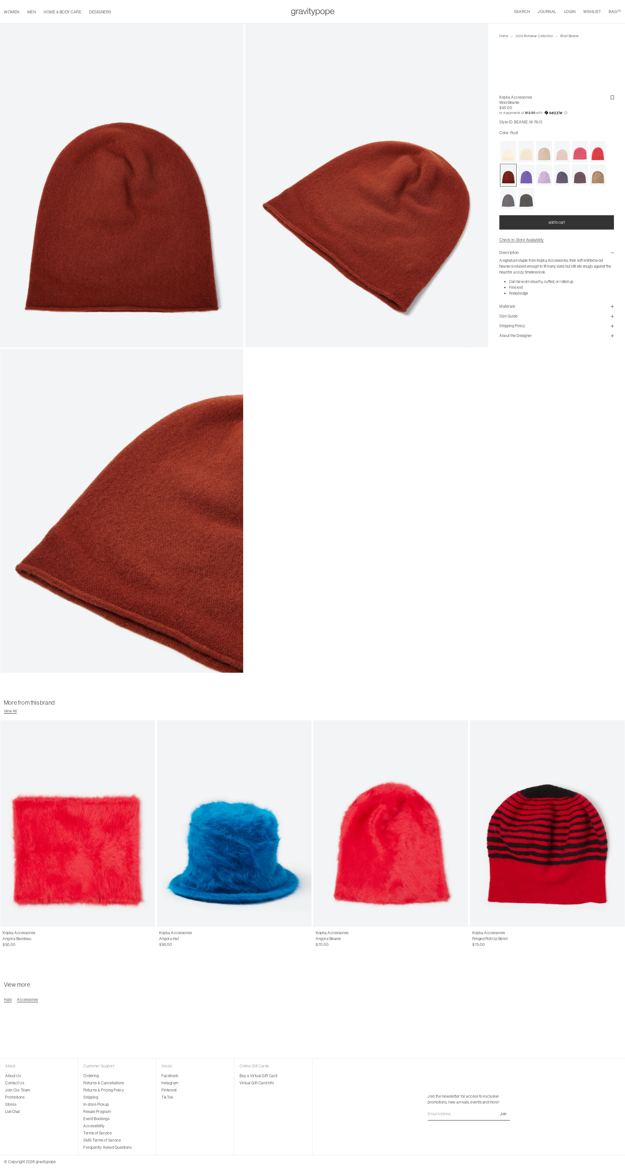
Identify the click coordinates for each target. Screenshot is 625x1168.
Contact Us (14, 1082)
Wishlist (592, 11)
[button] (556, 113)
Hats (8, 999)
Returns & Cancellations (103, 1082)
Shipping (90, 1097)
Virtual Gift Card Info (257, 1082)
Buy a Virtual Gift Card (258, 1075)
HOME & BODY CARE (62, 11)
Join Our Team (17, 1090)
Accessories (27, 999)
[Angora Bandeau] (77, 823)
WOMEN (12, 11)
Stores (10, 1104)
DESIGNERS (100, 11)
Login (570, 11)
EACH (8, 938)
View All (10, 711)
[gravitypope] (312, 11)
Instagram (169, 1082)
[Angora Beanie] (390, 823)
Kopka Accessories (515, 97)
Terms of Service (97, 1133)
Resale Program (97, 1111)
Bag (615, 11)
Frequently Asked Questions (107, 1147)
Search (522, 11)
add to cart (557, 222)
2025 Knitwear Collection (534, 36)
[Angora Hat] (234, 823)
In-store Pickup (96, 1104)
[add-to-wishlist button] (612, 97)
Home (503, 36)
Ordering (91, 1075)
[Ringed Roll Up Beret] (547, 823)
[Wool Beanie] (508, 151)
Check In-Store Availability (521, 239)
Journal (547, 11)
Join (503, 1113)
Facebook (169, 1075)
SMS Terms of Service (102, 1140)
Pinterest (169, 1090)
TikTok (167, 1097)
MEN (31, 11)
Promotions (14, 1097)
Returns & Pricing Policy (103, 1090)
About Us (13, 1075)
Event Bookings (96, 1118)
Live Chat (12, 1111)
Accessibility (94, 1125)
